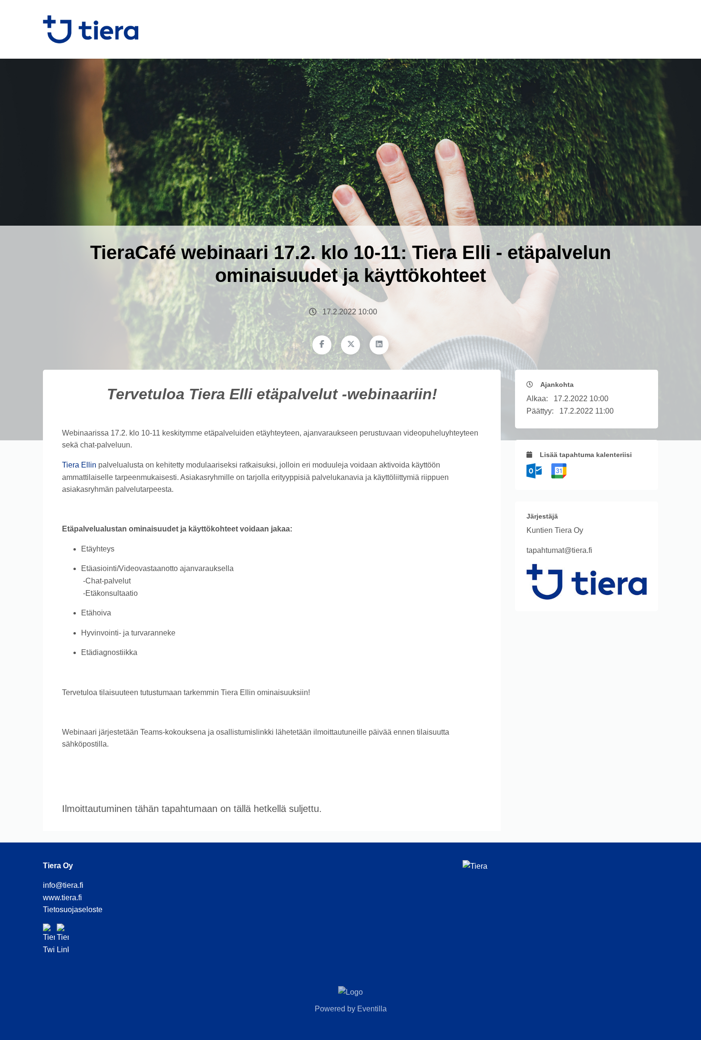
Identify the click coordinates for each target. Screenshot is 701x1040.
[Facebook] (321, 344)
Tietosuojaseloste (73, 909)
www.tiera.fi (62, 898)
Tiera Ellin (79, 465)
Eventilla (372, 1009)
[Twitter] (350, 344)
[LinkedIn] (379, 344)
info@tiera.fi (63, 885)
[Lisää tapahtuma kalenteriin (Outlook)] (535, 470)
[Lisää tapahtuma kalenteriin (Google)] (559, 470)
